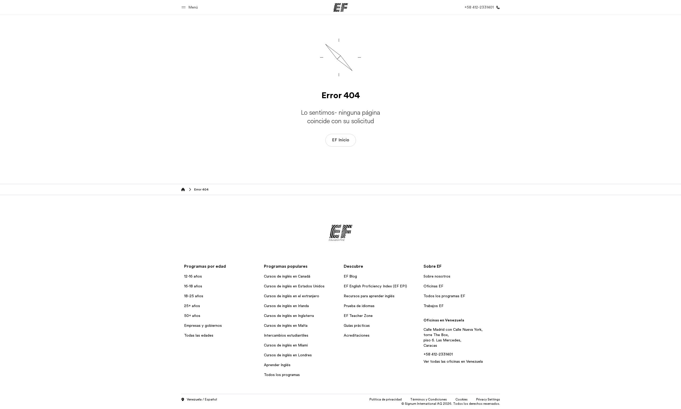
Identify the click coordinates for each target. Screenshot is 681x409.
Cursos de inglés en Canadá (287, 276)
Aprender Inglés (277, 365)
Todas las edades (198, 335)
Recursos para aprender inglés (369, 296)
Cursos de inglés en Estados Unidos (294, 286)
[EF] (340, 7)
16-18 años (193, 286)
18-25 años (193, 296)
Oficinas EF (433, 286)
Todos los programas (282, 375)
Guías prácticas (357, 325)
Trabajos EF (433, 306)
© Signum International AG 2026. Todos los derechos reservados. (450, 404)
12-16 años (193, 276)
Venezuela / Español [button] (202, 399)
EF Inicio (340, 140)
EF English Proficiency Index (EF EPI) (375, 286)
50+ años (192, 315)
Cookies (461, 399)
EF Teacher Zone (358, 315)
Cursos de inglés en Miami (286, 345)
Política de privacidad (385, 399)
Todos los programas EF (444, 296)
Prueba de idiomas (359, 306)
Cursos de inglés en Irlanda (286, 306)
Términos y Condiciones (428, 399)
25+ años (192, 306)
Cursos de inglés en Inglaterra (289, 315)
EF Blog (350, 276)
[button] (190, 7)
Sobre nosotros (436, 276)
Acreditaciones (356, 335)
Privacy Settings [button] (488, 399)
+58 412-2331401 (438, 354)
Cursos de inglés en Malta (286, 325)
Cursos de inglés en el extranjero (291, 296)
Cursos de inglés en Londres (288, 355)
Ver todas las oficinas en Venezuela (453, 361)
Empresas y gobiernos (203, 325)
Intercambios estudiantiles (286, 335)
